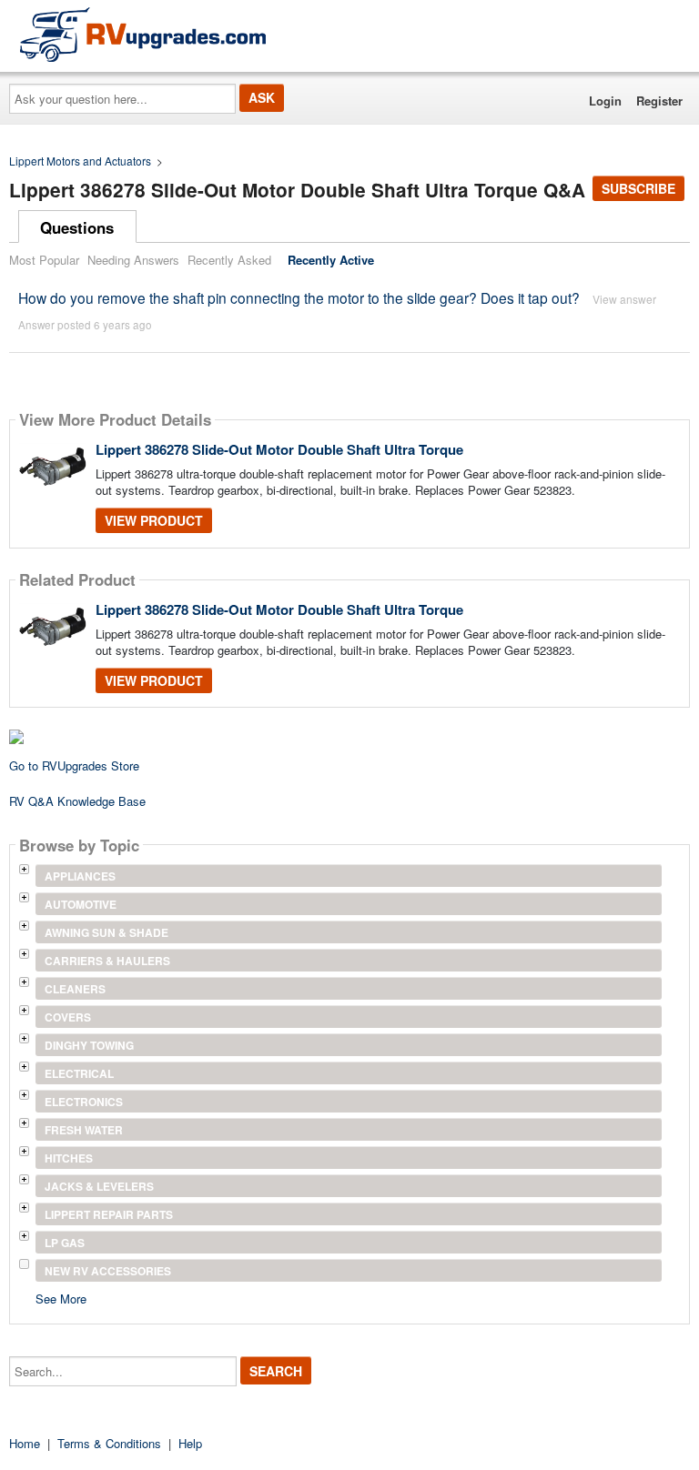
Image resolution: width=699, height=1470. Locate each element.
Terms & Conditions (109, 1443)
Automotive (80, 904)
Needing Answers (133, 259)
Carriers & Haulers (107, 960)
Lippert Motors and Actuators (80, 160)
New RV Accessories (108, 1271)
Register (659, 100)
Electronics (84, 1101)
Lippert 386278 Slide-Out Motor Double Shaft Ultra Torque (279, 449)
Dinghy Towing (89, 1045)
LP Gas (65, 1242)
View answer (624, 299)
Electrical (79, 1073)
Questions (77, 227)
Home (24, 1443)
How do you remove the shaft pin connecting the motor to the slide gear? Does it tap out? (299, 297)
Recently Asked (229, 259)
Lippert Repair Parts (109, 1214)
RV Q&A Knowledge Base (77, 801)
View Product (154, 520)
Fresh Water (84, 1130)
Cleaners (75, 989)
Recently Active (331, 259)
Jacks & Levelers (99, 1186)
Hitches (69, 1158)
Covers (68, 1017)
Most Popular (44, 259)
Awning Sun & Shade (106, 932)
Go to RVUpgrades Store (74, 765)
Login (605, 100)
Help (190, 1443)
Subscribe (638, 188)
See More (60, 1297)
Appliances (80, 876)
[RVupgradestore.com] (143, 34)
